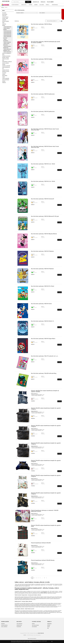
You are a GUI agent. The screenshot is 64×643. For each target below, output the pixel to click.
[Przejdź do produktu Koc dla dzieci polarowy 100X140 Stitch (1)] (22, 328)
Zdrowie (3, 74)
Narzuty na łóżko (5, 58)
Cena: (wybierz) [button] (42, 12)
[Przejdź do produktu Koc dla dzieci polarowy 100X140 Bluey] (22, 31)
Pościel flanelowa (7, 42)
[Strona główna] (6, 4)
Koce (3, 60)
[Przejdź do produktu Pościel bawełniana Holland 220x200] (22, 549)
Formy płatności (34, 626)
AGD (3, 68)
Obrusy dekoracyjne (6, 67)
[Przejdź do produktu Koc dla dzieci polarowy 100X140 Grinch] (22, 83)
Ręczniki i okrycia (5, 57)
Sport (3, 22)
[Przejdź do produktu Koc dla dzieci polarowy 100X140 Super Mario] (22, 345)
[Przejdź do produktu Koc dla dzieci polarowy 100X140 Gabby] (22, 66)
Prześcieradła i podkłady (7, 61)
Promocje (4, 82)
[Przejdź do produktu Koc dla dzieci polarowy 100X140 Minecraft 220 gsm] (22, 223)
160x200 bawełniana (7, 32)
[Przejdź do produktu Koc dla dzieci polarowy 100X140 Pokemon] (22, 258)
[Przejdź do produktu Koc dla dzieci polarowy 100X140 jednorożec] (22, 101)
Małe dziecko (4, 14)
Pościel (3, 25)
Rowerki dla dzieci (5, 71)
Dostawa (33, 623)
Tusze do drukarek (5, 78)
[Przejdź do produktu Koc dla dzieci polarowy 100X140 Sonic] (22, 310)
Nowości (3, 81)
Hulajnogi (4, 12)
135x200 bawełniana (7, 26)
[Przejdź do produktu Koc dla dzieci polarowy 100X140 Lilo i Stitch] (22, 170)
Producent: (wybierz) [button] (20, 12)
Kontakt (48, 626)
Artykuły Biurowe (5, 21)
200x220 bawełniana (7, 35)
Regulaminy (3, 623)
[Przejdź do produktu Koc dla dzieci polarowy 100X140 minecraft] (22, 205)
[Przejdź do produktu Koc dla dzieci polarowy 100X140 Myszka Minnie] (22, 240)
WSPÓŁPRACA (49, 623)
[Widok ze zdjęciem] (60, 21)
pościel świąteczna (7, 51)
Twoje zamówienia (19, 623)
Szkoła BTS (4, 15)
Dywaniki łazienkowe (6, 65)
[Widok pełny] (61, 21)
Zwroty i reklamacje (4, 626)
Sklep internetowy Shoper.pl (32, 638)
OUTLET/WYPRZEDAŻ (5, 79)
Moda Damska (4, 75)
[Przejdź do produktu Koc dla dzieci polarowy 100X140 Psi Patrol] (22, 293)
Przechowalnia (19, 626)
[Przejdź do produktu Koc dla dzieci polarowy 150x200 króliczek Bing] (22, 380)
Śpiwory (3, 64)
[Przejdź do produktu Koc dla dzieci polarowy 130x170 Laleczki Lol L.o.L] (22, 363)
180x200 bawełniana (7, 33)
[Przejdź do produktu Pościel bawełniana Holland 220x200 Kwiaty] (22, 567)
